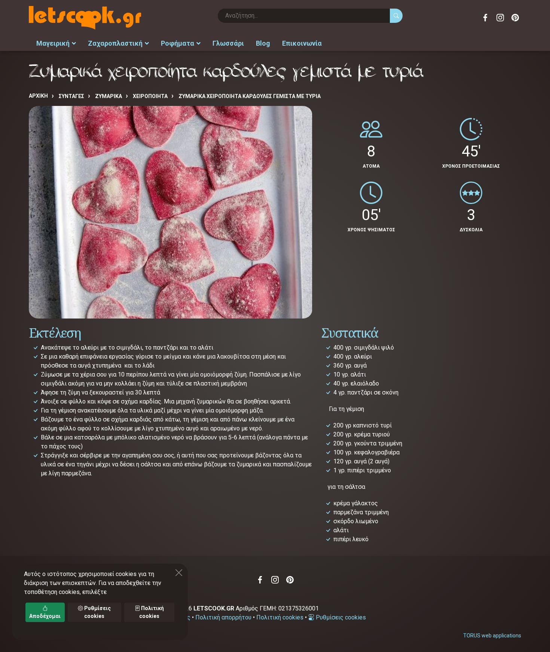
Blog (263, 43)
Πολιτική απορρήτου (223, 617)
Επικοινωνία (302, 43)
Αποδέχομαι (45, 616)
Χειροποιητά (150, 96)
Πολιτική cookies (279, 617)
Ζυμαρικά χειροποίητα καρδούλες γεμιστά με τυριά (249, 96)
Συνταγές (71, 96)
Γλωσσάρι (228, 43)
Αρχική (38, 96)
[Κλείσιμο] (178, 572)
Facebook (485, 18)
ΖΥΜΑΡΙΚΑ (108, 96)
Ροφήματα (177, 43)
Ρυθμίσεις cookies (340, 617)
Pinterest (515, 18)
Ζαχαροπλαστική (115, 43)
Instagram (500, 18)
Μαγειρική (53, 43)
